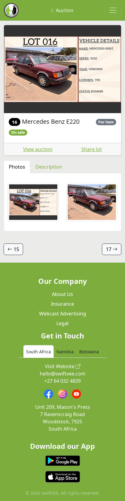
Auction (64, 10)
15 (15, 249)
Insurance (62, 304)
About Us (62, 294)
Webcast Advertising (62, 313)
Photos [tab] (17, 166)
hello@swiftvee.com (63, 373)
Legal (62, 323)
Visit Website (60, 366)
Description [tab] (48, 166)
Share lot (91, 149)
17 (109, 249)
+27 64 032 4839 (62, 381)
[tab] (38, 351)
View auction (37, 149)
